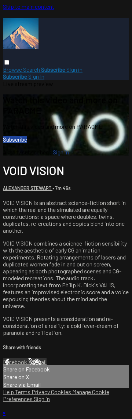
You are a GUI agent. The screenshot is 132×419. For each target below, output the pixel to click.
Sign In (36, 76)
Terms (23, 391)
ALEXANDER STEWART (27, 188)
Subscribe (15, 139)
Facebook (15, 361)
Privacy (41, 391)
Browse (13, 69)
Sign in (74, 69)
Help (9, 391)
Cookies (61, 391)
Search (32, 69)
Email (40, 361)
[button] (6, 62)
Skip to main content (28, 6)
